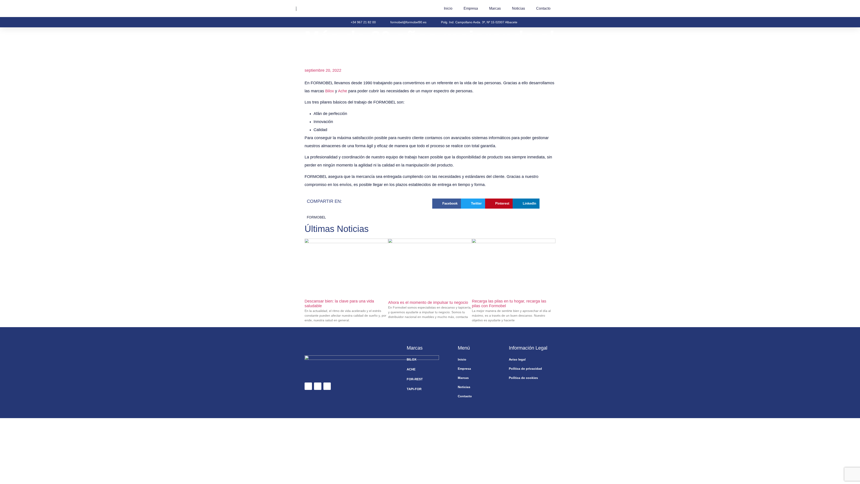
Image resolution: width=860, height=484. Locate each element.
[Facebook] (308, 386)
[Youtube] (327, 386)
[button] (446, 204)
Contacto (543, 8)
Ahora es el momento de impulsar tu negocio (428, 302)
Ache (342, 91)
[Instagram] (317, 386)
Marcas (495, 8)
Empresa (471, 8)
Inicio (448, 8)
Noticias (518, 8)
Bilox (329, 91)
